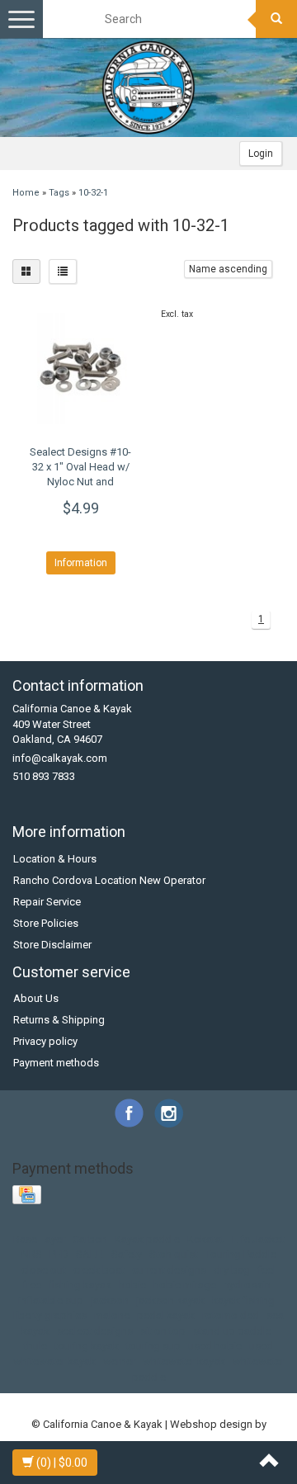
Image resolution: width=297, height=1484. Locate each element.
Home (26, 192)
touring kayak (86, 1346)
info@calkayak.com (59, 758)
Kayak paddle (147, 1239)
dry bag (232, 1270)
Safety (126, 1254)
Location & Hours (55, 859)
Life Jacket (258, 1239)
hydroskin (247, 1284)
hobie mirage (184, 1284)
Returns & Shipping (59, 1020)
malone (112, 1315)
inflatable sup (50, 1300)
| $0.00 (61, 1462)
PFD (59, 1254)
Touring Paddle (240, 1254)
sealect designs (95, 1331)
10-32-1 (93, 192)
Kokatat (205, 1239)
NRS (31, 1254)
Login (260, 153)
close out (43, 1270)
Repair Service (47, 902)
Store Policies (45, 923)
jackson (110, 1300)
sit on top (163, 1331)
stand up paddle (232, 1331)
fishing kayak (80, 1284)
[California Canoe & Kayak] (148, 87)
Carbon (90, 1239)
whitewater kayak (184, 1361)
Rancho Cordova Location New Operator (109, 880)
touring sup (153, 1346)
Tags (59, 192)
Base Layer (39, 1239)
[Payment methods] (28, 1195)
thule (35, 1346)
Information (80, 563)
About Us (36, 998)
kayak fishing (243, 1300)
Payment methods (56, 1062)
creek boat (99, 1270)
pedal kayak (166, 1315)
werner (119, 1361)
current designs (169, 1270)
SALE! (90, 1254)
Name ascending (228, 269)
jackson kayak (170, 1300)
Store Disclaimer (52, 944)
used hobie (215, 1346)
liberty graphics (50, 1315)
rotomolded (230, 1315)
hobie (132, 1284)
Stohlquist (173, 1254)
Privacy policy (45, 1041)
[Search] (276, 19)
